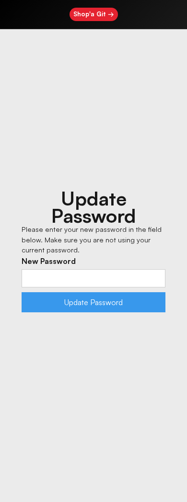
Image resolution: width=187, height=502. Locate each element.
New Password (49, 261)
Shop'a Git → (93, 14)
